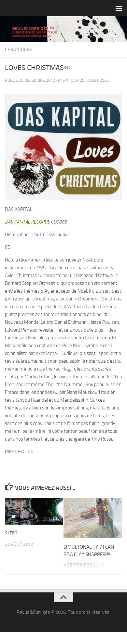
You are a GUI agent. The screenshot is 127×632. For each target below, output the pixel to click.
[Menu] (119, 8)
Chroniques (18, 49)
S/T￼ (11, 533)
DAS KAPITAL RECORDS (27, 222)
